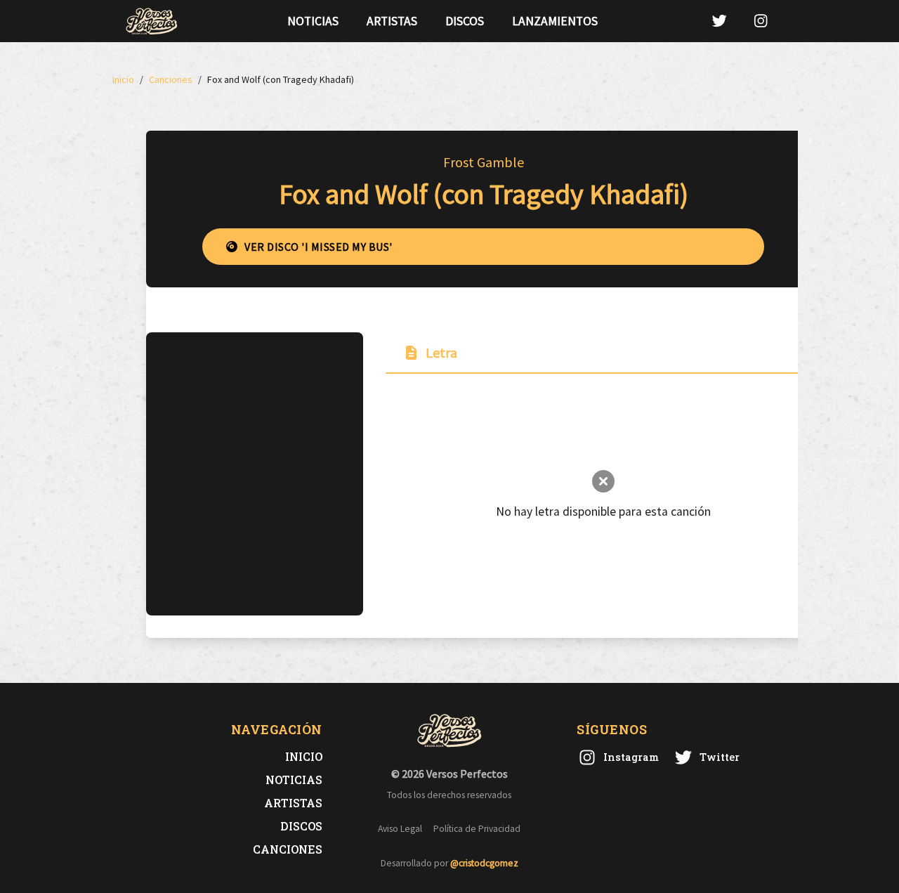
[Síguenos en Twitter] (719, 21)
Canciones (287, 849)
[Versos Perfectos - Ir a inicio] (152, 21)
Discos (464, 21)
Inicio (303, 756)
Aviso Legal (400, 829)
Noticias (313, 21)
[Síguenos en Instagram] (760, 21)
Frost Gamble (483, 162)
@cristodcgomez (484, 863)
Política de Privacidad (476, 829)
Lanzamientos (555, 21)
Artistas (392, 21)
